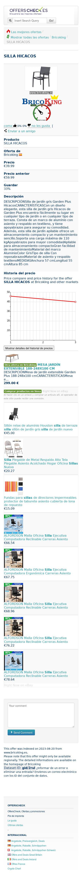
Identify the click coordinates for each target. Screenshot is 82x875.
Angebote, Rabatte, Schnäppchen (28, 845)
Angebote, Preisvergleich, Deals (28, 840)
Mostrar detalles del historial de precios (29, 348)
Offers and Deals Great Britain (26, 854)
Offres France (18, 863)
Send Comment (22, 732)
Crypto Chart (14, 868)
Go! (51, 20)
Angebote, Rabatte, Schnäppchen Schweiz (33, 850)
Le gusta (12, 820)
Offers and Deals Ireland (23, 859)
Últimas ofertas (15, 825)
